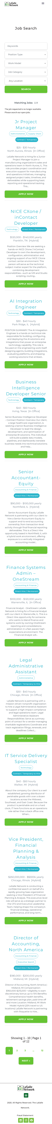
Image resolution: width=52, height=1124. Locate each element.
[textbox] (22, 54)
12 (42, 1050)
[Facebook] (31, 1120)
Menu (43, 3)
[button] (26, 1095)
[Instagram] (26, 1120)
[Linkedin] (20, 1120)
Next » (26, 1060)
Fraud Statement (25, 1115)
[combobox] (26, 54)
